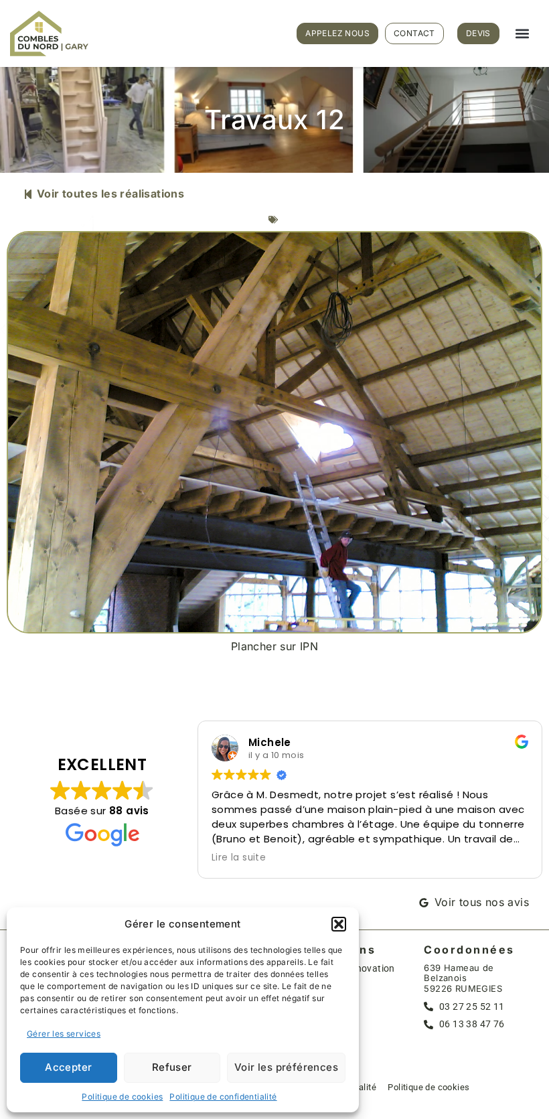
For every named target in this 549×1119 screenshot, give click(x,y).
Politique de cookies (122, 1097)
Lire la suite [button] (239, 858)
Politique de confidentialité (223, 1097)
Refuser (172, 1067)
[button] (338, 924)
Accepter (68, 1067)
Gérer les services (63, 1034)
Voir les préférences (286, 1067)
